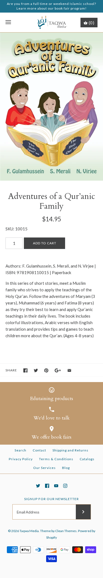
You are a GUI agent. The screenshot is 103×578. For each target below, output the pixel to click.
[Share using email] (69, 370)
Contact (39, 450)
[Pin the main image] (46, 370)
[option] (51, 107)
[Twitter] (38, 486)
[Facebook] (47, 486)
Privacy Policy (21, 459)
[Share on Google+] (58, 370)
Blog (66, 468)
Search (20, 450)
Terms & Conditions (56, 459)
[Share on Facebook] (25, 370)
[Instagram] (65, 486)
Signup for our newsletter (51, 499)
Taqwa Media (29, 531)
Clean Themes (66, 531)
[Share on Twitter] (36, 370)
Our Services (44, 468)
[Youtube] (56, 486)
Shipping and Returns (70, 450)
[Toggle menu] (8, 22)
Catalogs (87, 459)
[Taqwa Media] (51, 22)
